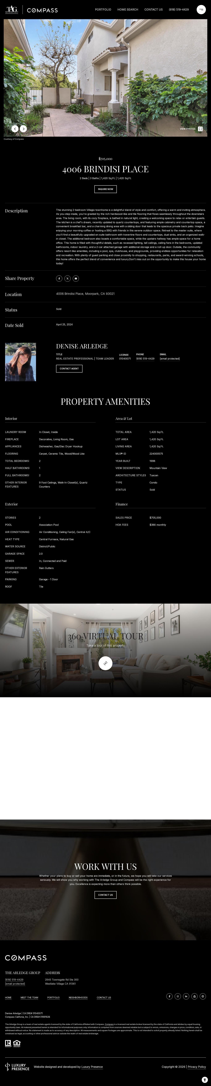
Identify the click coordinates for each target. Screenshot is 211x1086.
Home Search (127, 9)
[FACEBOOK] (169, 996)
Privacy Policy (197, 1066)
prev (15, 128)
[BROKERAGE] (203, 996)
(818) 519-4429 (179, 9)
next (23, 128)
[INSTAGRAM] (178, 996)
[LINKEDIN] (186, 996)
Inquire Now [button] (105, 189)
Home (8, 997)
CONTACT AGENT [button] (69, 368)
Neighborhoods (78, 997)
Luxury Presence (92, 1066)
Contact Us (104, 997)
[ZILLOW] (194, 996)
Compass (109, 1024)
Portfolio (103, 9)
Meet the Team (29, 997)
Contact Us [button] (105, 895)
